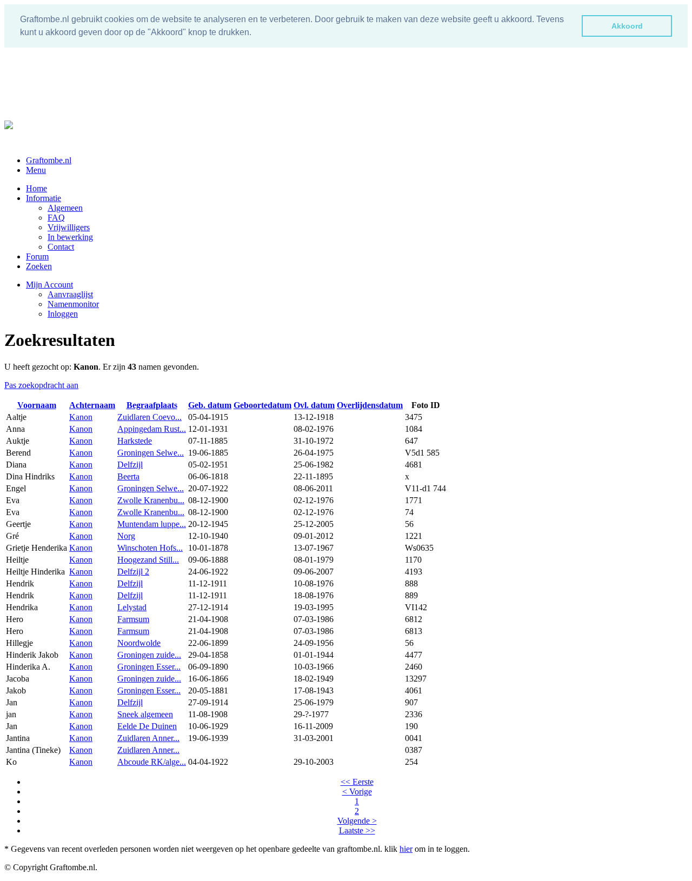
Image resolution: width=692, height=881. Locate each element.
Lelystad (132, 607)
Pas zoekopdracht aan (41, 385)
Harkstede (134, 440)
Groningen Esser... (149, 666)
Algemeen (65, 207)
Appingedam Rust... (151, 428)
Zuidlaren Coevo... (149, 417)
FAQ (56, 217)
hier (406, 848)
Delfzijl (130, 464)
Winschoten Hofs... (150, 547)
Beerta (128, 476)
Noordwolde (139, 643)
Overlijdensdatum (370, 405)
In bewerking (70, 237)
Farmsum (133, 619)
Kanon (80, 417)
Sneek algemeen (145, 714)
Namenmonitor (73, 304)
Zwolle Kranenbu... (150, 500)
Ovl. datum (314, 405)
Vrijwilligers (69, 227)
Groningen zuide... (149, 654)
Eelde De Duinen (147, 726)
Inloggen (63, 313)
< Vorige (357, 791)
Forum (37, 256)
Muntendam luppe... (151, 524)
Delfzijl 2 (133, 571)
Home (36, 188)
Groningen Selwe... (150, 452)
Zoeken (39, 266)
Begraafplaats (152, 405)
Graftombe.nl (48, 160)
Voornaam (36, 405)
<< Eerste (357, 781)
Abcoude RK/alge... (151, 761)
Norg (126, 535)
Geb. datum (209, 405)
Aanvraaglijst (70, 294)
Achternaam (92, 405)
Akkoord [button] (627, 26)
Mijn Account (49, 284)
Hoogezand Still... (148, 559)
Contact (61, 246)
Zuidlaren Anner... (148, 738)
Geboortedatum (262, 405)
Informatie (43, 198)
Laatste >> (357, 830)
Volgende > (357, 820)
